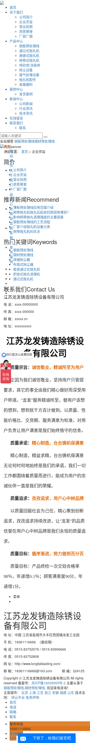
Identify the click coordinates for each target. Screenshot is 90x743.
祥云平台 (18, 697)
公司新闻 (26, 103)
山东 (70, 692)
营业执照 (26, 26)
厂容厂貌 (26, 36)
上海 (32, 692)
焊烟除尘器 (21, 259)
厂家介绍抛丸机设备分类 (31, 226)
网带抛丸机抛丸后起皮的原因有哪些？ (41, 212)
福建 (63, 692)
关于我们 (16, 12)
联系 (22, 127)
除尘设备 (26, 69)
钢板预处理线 (29, 45)
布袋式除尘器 (23, 264)
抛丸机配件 (27, 79)
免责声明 (32, 697)
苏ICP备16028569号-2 (48, 682)
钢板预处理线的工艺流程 (31, 221)
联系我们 (16, 122)
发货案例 (26, 93)
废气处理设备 (29, 74)
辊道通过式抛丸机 (26, 269)
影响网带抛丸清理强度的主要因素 (38, 216)
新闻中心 (16, 98)
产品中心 (16, 41)
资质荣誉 (26, 31)
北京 (24, 692)
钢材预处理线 (45, 141)
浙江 (47, 692)
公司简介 (26, 16)
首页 (13, 7)
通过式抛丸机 (29, 50)
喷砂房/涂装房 (29, 65)
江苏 (40, 692)
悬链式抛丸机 (29, 55)
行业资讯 (26, 108)
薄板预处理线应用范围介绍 (33, 207)
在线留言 (16, 118)
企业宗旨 (26, 21)
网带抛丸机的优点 (26, 231)
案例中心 (16, 89)
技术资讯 (26, 113)
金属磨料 (26, 84)
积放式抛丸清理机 (26, 273)
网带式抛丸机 (29, 60)
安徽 (55, 692)
